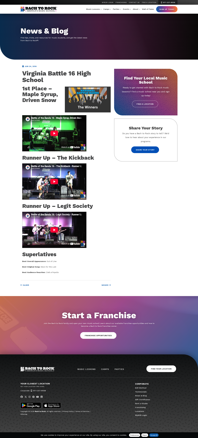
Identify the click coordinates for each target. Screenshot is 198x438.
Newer (105, 285)
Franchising (121, 2)
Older (25, 285)
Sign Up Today (166, 9)
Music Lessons (93, 9)
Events (126, 9)
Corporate (142, 384)
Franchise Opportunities (98, 335)
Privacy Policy (68, 411)
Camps (106, 9)
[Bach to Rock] (39, 9)
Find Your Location (161, 369)
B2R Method (140, 388)
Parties (116, 9)
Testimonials (141, 392)
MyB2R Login (107, 2)
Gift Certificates (142, 399)
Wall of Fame (148, 9)
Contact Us (134, 2)
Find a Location (149, 2)
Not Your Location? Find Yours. (33, 386)
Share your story (145, 150)
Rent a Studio (141, 403)
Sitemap (24, 414)
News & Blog (141, 396)
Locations (139, 411)
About (135, 9)
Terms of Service (82, 411)
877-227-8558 (169, 2)
